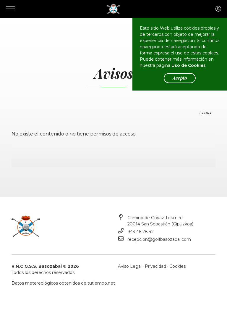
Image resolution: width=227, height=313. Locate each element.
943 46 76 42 (140, 231)
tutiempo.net (101, 283)
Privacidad (155, 266)
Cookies (177, 266)
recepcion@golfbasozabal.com (159, 239)
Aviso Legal (130, 266)
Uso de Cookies (188, 65)
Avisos (205, 112)
